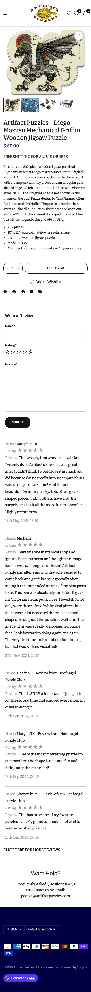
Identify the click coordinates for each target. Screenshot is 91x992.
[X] (15, 291)
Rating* (11, 345)
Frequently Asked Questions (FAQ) (45, 884)
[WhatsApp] (32, 291)
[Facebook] (6, 291)
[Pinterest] (24, 291)
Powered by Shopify (74, 967)
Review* (11, 364)
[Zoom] (78, 36)
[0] (85, 13)
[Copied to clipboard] (41, 291)
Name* (10, 326)
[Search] (69, 13)
